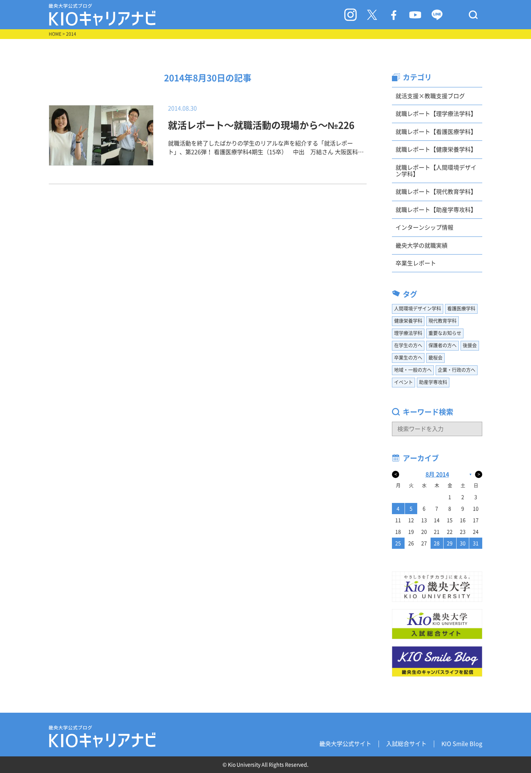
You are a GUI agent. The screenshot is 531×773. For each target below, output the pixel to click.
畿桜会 (435, 357)
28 (437, 543)
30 (463, 543)
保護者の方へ (442, 345)
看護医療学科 (461, 308)
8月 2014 (437, 474)
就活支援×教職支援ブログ (430, 96)
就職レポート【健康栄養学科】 (436, 149)
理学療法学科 (408, 333)
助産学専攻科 (433, 382)
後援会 (470, 345)
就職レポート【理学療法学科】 (436, 114)
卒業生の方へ (408, 357)
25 (398, 543)
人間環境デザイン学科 (417, 308)
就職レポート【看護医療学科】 (436, 132)
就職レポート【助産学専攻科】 (436, 210)
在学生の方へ (408, 345)
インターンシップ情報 (424, 227)
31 (476, 543)
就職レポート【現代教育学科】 (436, 192)
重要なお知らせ (444, 333)
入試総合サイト (406, 744)
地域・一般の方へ (413, 370)
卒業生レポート (416, 263)
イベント (403, 382)
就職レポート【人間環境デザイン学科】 (436, 171)
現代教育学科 (442, 320)
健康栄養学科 (408, 320)
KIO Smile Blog (461, 744)
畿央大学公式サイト (345, 744)
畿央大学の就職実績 (422, 245)
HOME (55, 34)
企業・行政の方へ (456, 370)
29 (450, 543)
